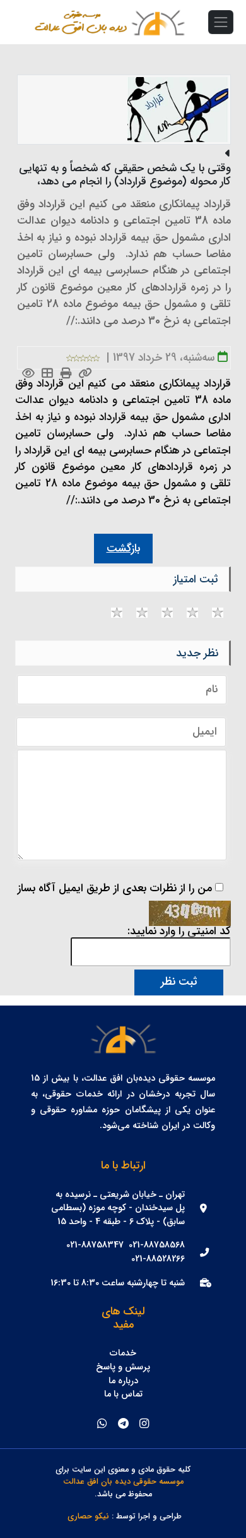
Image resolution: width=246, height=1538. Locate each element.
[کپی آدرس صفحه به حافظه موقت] (85, 374)
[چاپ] (66, 374)
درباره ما (123, 1381)
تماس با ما (123, 1395)
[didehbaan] (157, 22)
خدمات (123, 1354)
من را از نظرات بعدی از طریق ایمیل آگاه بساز (115, 888)
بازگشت (123, 548)
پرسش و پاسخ (123, 1367)
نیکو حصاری (88, 1517)
